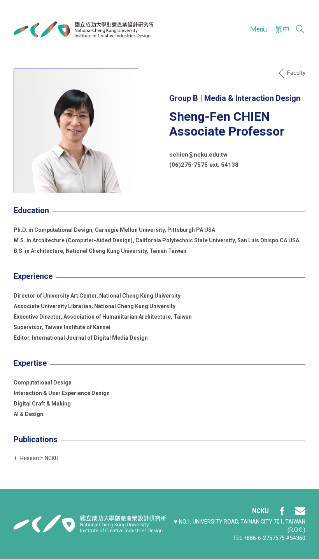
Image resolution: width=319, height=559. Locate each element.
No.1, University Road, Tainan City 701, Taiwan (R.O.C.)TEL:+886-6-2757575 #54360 (242, 529)
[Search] (300, 29)
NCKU (260, 511)
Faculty (296, 72)
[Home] (83, 29)
